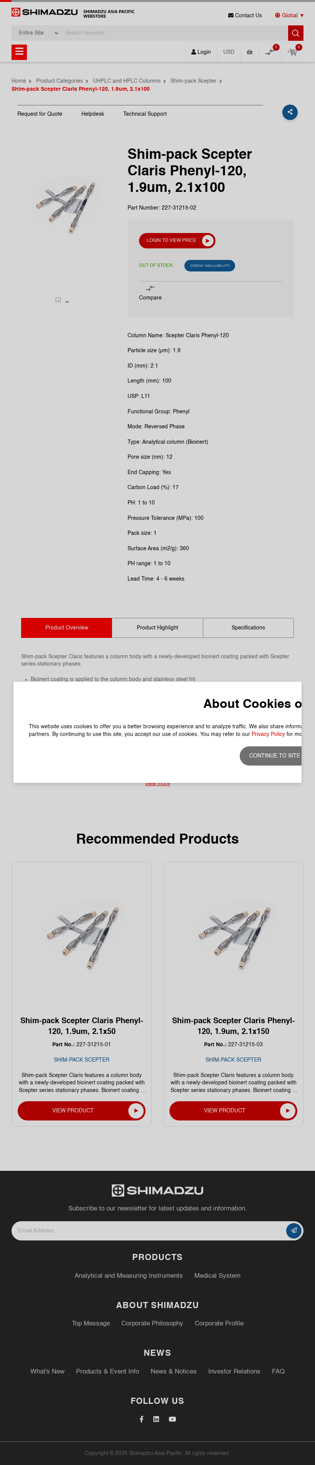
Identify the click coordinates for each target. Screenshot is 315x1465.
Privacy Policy (268, 734)
